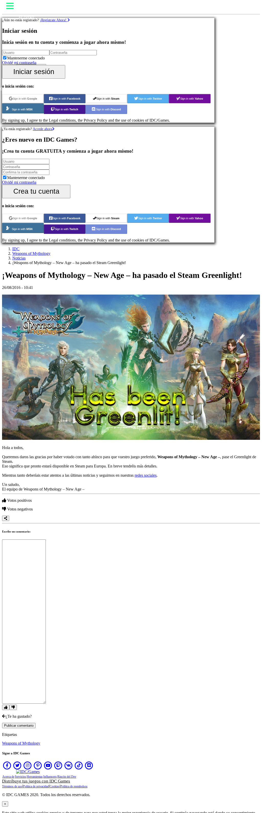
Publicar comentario (19, 725)
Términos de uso (12, 786)
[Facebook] (7, 765)
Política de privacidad (36, 786)
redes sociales (146, 475)
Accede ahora (42, 129)
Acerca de (8, 776)
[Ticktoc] (79, 765)
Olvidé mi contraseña (19, 62)
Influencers (50, 776)
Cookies (55, 786)
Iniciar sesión (33, 72)
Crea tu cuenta (36, 191)
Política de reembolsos (74, 786)
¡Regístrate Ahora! (54, 20)
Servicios (20, 776)
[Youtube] (48, 765)
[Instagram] (28, 765)
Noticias (19, 258)
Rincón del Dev (66, 776)
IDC (15, 249)
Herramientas (35, 776)
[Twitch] (58, 765)
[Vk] (68, 765)
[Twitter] (17, 765)
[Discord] (89, 765)
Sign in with (25, 98)
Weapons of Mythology (31, 253)
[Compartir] (5, 518)
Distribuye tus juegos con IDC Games (36, 781)
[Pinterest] (38, 765)
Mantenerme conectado (26, 58)
